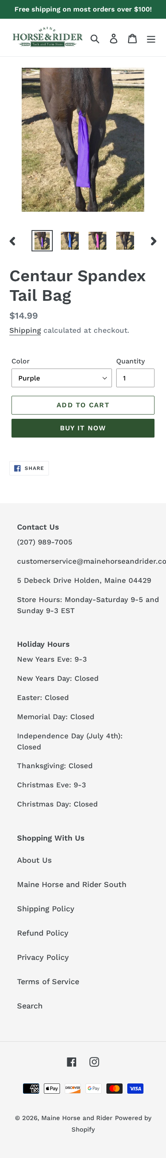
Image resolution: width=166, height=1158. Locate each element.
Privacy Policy (43, 957)
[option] (42, 240)
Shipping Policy (45, 908)
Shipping (25, 330)
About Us (34, 860)
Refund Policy (43, 932)
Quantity (130, 361)
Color (20, 361)
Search (30, 1005)
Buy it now (83, 428)
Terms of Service (48, 981)
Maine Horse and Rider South (71, 884)
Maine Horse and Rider (76, 1118)
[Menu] (151, 38)
